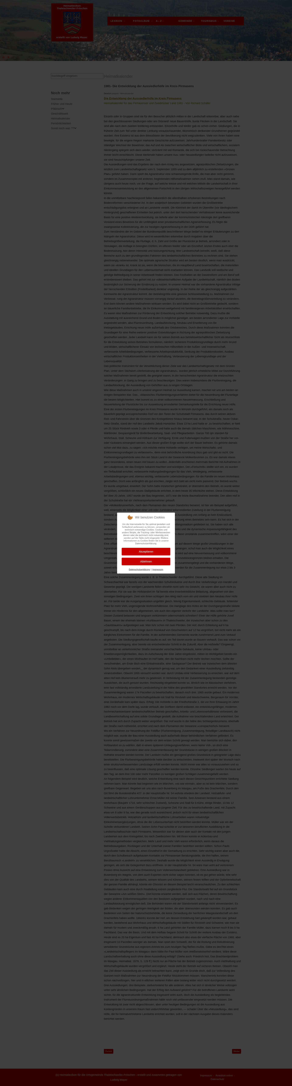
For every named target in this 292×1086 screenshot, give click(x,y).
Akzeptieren (146, 551)
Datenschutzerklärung (139, 569)
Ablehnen (146, 561)
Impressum (157, 569)
